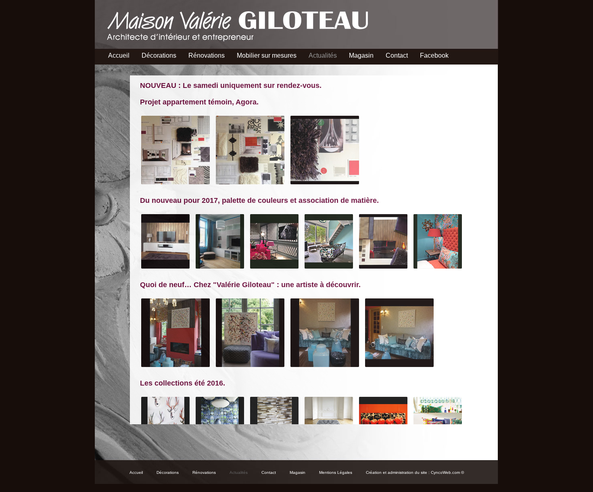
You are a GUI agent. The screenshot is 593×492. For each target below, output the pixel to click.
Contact (397, 55)
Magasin (361, 55)
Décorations (159, 55)
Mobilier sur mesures (266, 55)
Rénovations (206, 55)
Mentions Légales (335, 472)
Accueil (118, 55)
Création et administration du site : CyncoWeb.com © (415, 472)
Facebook (434, 55)
